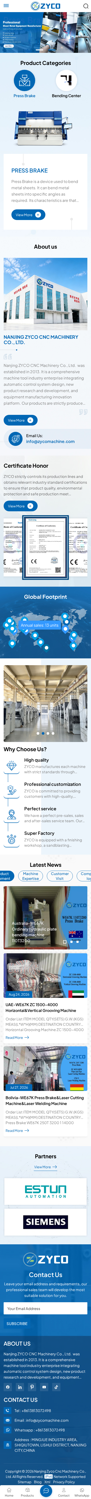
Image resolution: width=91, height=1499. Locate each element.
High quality (36, 760)
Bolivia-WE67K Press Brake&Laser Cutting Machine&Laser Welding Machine (45, 1100)
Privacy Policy (64, 1482)
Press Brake (29, 170)
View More (27, 214)
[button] (39, 49)
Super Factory (39, 833)
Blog (37, 1482)
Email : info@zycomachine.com (42, 1420)
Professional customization (52, 784)
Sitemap (24, 1482)
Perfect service (40, 808)
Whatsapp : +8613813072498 (40, 1430)
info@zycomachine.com (50, 441)
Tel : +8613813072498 (33, 1410)
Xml (47, 1482)
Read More (15, 1037)
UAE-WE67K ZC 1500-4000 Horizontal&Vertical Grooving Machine (41, 1007)
